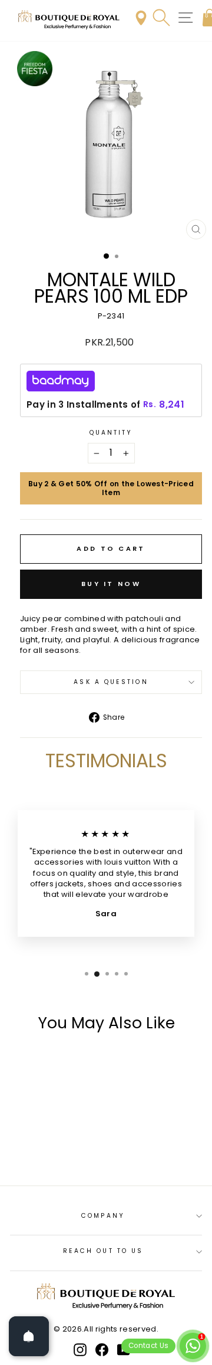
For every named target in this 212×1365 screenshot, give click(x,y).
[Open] (29, 1336)
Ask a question (111, 682)
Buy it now (111, 583)
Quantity (111, 433)
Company (103, 1215)
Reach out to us (103, 1251)
